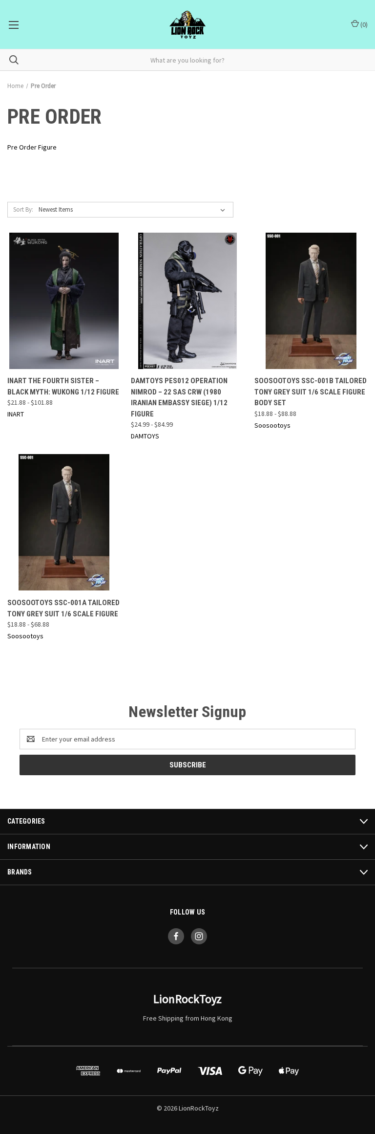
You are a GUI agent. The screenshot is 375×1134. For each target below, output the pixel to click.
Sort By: (23, 209)
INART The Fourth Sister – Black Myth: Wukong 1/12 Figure (63, 386)
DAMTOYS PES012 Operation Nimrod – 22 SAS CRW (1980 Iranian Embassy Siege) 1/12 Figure (179, 397)
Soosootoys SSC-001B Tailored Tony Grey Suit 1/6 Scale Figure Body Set (310, 391)
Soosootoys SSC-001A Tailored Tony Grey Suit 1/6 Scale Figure (63, 608)
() (363, 24)
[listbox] (133, 209)
